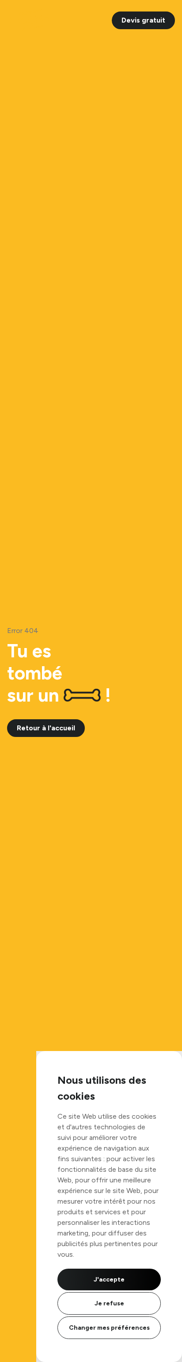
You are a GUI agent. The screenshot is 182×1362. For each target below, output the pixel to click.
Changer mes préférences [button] (109, 1327)
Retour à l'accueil (46, 728)
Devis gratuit (143, 20)
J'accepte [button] (109, 1279)
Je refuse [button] (109, 1303)
